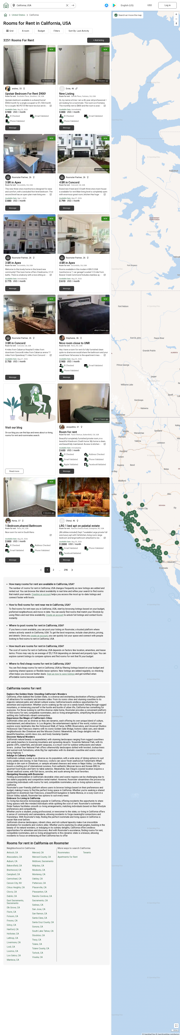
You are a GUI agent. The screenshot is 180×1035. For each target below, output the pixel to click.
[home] (6, 15)
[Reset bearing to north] (176, 23)
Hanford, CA (12, 929)
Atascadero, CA (14, 857)
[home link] (6, 5)
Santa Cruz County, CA (43, 922)
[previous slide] (9, 65)
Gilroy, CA (11, 925)
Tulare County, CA (40, 948)
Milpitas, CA (38, 865)
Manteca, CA (13, 959)
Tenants (87, 852)
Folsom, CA (12, 916)
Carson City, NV (14, 883)
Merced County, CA (41, 857)
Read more (14, 471)
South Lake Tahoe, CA (42, 931)
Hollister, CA (13, 933)
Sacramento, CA (40, 900)
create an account (39, 635)
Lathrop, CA (12, 938)
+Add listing (98, 40)
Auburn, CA (12, 861)
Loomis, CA (12, 951)
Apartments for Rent (67, 857)
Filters (57, 31)
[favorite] (6, 49)
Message (12, 128)
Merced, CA (38, 852)
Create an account (54, 615)
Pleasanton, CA (39, 891)
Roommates (64, 852)
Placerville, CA (39, 887)
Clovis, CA (12, 891)
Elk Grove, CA (13, 907)
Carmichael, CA (14, 878)
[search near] (14, 5)
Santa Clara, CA (39, 918)
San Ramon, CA (39, 913)
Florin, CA (11, 912)
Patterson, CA (39, 883)
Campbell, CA (13, 874)
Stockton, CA (38, 935)
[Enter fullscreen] (176, 1025)
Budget (41, 31)
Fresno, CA (12, 920)
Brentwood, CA (14, 870)
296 (66, 570)
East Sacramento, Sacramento (15, 901)
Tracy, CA (36, 939)
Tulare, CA (37, 944)
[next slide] (50, 65)
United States (18, 15)
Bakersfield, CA (14, 865)
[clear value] (67, 5)
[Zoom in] (176, 14)
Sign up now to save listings (61, 674)
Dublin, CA (12, 896)
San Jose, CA (38, 909)
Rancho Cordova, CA (42, 896)
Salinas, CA (37, 905)
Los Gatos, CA (14, 955)
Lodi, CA (11, 946)
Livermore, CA (14, 942)
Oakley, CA (37, 878)
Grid (11, 31)
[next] (73, 5)
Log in (168, 5)
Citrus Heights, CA (16, 887)
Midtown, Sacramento (42, 861)
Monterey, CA (38, 874)
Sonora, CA (37, 926)
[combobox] (40, 5)
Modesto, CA (38, 870)
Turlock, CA (37, 952)
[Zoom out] (176, 19)
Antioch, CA (12, 852)
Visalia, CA (37, 957)
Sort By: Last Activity (79, 31)
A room (25, 31)
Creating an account (41, 594)
